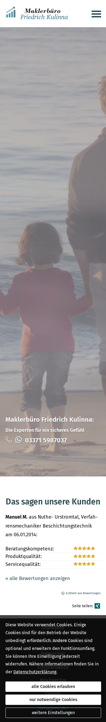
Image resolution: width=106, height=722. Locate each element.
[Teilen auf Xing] (97, 606)
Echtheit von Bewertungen (83, 593)
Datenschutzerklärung (34, 671)
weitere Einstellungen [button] (53, 712)
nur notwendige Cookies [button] (53, 699)
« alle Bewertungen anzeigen (37, 578)
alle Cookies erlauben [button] (53, 686)
